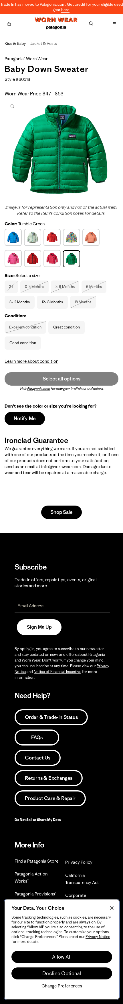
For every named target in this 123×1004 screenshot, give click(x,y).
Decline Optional (61, 973)
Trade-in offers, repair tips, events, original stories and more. (56, 582)
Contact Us (37, 758)
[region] (62, 949)
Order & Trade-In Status (51, 717)
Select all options (61, 379)
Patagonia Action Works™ (31, 877)
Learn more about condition (31, 361)
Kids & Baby (15, 43)
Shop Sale (61, 512)
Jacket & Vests (43, 43)
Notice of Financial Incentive (57, 671)
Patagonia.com (38, 388)
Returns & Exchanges (48, 778)
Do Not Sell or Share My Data (38, 819)
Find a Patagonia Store (36, 861)
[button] (9, 23)
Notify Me (25, 418)
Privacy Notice (98, 936)
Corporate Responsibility (79, 899)
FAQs (37, 737)
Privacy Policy (78, 862)
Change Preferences (61, 986)
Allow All (62, 957)
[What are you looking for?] (91, 23)
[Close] (112, 908)
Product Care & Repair (50, 798)
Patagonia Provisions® (35, 894)
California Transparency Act (82, 879)
